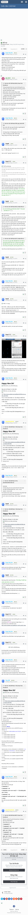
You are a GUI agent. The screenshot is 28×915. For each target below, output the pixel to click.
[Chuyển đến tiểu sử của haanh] (3, 202)
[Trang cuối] (26, 49)
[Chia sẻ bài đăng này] (25, 54)
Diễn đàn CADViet (8, 6)
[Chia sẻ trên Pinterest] (21, 899)
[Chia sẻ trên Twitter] (2, 899)
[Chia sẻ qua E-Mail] (19, 899)
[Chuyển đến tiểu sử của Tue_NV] (3, 681)
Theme (11, 909)
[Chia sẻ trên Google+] (7, 899)
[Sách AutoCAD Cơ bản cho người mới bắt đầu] (1, 903)
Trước (5, 849)
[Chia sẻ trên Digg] (9, 899)
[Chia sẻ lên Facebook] (4, 899)
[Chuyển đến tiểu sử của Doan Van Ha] (3, 53)
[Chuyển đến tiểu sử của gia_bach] (3, 78)
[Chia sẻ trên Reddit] (14, 899)
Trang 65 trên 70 (14, 49)
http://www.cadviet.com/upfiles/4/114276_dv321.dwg (14, 625)
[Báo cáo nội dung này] (23, 54)
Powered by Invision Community (14, 912)
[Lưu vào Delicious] (11, 899)
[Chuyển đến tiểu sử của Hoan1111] (3, 162)
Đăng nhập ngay (14, 881)
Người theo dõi (12, 887)
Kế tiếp (22, 849)
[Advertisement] (14, 23)
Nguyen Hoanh (5, 44)
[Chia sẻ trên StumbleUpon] (16, 899)
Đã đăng (11, 54)
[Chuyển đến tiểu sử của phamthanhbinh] (3, 422)
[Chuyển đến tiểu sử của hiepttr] (3, 144)
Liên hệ (17, 909)
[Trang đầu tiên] (1, 49)
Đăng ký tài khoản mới (14, 870)
